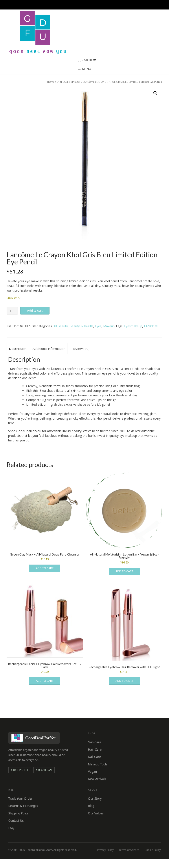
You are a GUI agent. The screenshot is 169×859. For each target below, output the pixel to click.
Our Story (95, 799)
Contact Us (16, 821)
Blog (91, 806)
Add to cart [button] (44, 568)
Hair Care (95, 750)
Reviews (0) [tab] (81, 348)
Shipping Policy (18, 813)
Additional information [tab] (49, 348)
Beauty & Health (81, 326)
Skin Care (62, 81)
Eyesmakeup (133, 326)
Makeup (76, 81)
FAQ (11, 828)
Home (50, 81)
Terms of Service (129, 850)
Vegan (92, 772)
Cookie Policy (153, 850)
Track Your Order (20, 799)
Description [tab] (17, 348)
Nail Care (94, 757)
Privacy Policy (105, 850)
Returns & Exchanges (23, 806)
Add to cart (35, 310)
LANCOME (151, 326)
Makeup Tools (97, 764)
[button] (155, 93)
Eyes (98, 326)
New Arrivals (97, 779)
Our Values (95, 813)
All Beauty (60, 326)
